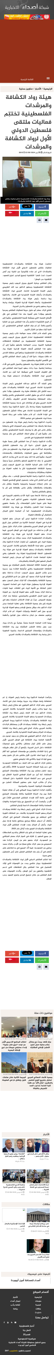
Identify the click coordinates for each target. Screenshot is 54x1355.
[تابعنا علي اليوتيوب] (8, 1322)
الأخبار (38, 89)
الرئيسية (47, 89)
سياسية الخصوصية (27, 1339)
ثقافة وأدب (15, 1305)
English (38, 1312)
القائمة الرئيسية (27, 79)
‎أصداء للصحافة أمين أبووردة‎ (25, 1280)
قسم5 (38, 1305)
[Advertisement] (27, 48)
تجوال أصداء (15, 1301)
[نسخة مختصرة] (11, 1322)
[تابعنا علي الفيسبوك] (4, 1322)
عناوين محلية (26, 89)
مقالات (38, 1309)
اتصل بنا (27, 1330)
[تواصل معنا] (15, 1322)
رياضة (15, 1309)
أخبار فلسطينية (26, 1326)
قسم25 (26, 1335)
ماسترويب (13, 1351)
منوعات (38, 1301)
